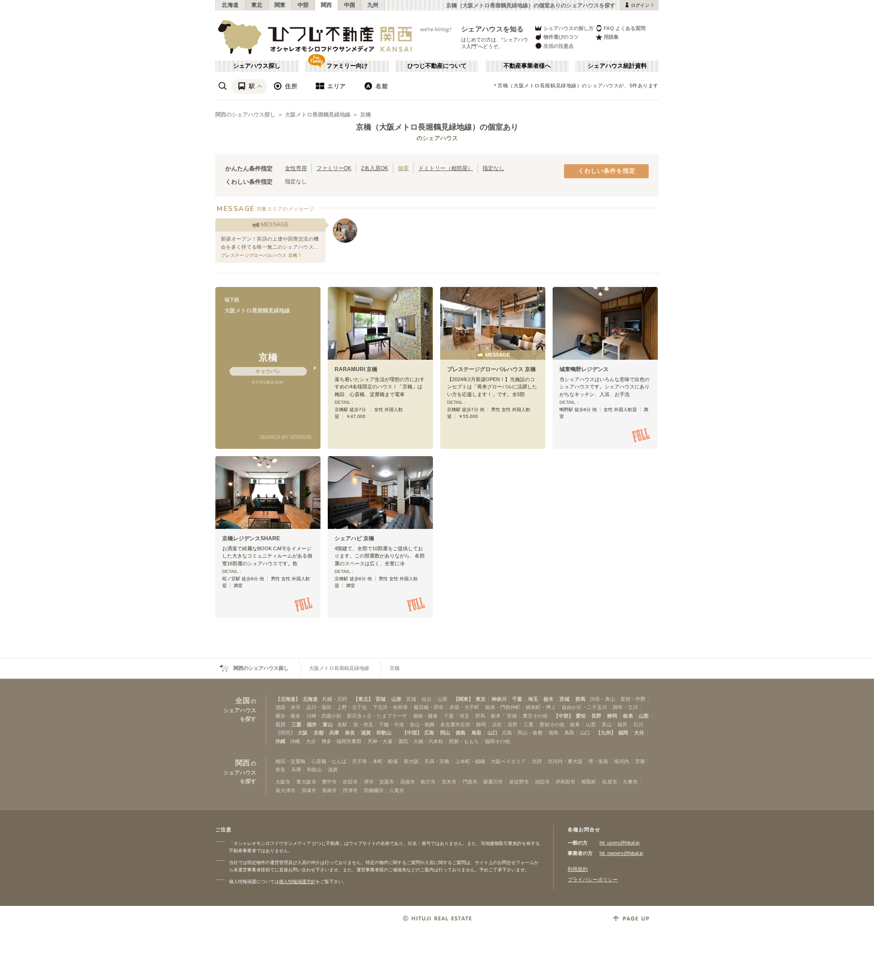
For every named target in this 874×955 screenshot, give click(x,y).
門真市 (470, 781)
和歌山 (383, 732)
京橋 (365, 114)
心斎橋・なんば (328, 761)
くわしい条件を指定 (606, 171)
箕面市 (386, 781)
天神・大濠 (379, 741)
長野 (596, 716)
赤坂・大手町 (464, 707)
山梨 (644, 716)
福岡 (623, 732)
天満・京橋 (436, 761)
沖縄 (280, 741)
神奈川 (499, 699)
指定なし (493, 168)
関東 (280, 5)
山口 (493, 732)
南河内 (621, 761)
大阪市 (282, 781)
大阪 (303, 732)
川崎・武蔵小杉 (323, 716)
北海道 (230, 5)
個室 (403, 168)
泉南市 (329, 790)
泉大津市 (285, 790)
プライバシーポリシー (593, 879)
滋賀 (366, 732)
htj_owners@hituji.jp (621, 853)
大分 (639, 732)
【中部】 (564, 716)
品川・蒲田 (318, 707)
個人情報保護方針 (297, 881)
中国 (350, 5)
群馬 (580, 699)
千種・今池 (391, 724)
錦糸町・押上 (541, 707)
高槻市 (407, 781)
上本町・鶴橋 (470, 761)
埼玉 (533, 699)
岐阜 (628, 716)
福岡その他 (497, 741)
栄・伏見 (363, 724)
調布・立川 (625, 707)
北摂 (537, 761)
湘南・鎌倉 (425, 716)
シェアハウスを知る (492, 29)
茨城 (564, 699)
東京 (481, 699)
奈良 (350, 732)
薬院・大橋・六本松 (420, 741)
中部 (303, 5)
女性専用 (296, 168)
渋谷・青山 (602, 699)
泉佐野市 (519, 781)
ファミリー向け (347, 66)
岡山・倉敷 (530, 732)
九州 (373, 5)
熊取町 (588, 781)
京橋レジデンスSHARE (251, 538)
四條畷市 (374, 790)
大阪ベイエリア (508, 761)
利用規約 (578, 869)
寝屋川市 (493, 781)
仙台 (427, 699)
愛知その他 (551, 724)
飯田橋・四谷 (429, 707)
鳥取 (477, 732)
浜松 (497, 724)
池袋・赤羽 (287, 707)
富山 (328, 724)
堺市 (369, 781)
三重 (296, 724)
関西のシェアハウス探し (245, 114)
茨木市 (449, 781)
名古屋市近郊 (455, 724)
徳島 (461, 732)
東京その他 (535, 716)
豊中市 (329, 781)
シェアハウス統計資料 (617, 66)
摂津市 (350, 790)
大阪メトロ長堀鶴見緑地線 (318, 114)
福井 (312, 724)
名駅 (342, 724)
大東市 (630, 781)
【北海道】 (287, 699)
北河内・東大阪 (565, 761)
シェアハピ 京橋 (354, 538)
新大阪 (411, 761)
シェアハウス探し (256, 66)
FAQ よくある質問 (624, 28)
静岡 (612, 716)
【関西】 (285, 732)
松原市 (609, 781)
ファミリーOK (333, 168)
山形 (396, 699)
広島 (429, 732)
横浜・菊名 (287, 716)
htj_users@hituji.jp (620, 842)
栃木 (549, 699)
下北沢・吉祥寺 (390, 707)
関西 (326, 5)
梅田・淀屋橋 (290, 761)
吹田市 (350, 781)
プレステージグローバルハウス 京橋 (491, 369)
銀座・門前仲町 (502, 707)
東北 (257, 5)
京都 (319, 732)
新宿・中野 (632, 699)
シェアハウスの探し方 (569, 28)
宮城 (381, 699)
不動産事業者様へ (527, 66)
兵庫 (334, 732)
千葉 (517, 699)
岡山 (445, 732)
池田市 (542, 781)
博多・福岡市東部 (341, 741)
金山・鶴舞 (422, 724)
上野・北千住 (352, 707)
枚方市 (428, 781)
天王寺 (359, 761)
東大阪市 (306, 781)
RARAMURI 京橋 (356, 369)
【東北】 (363, 699)
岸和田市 (565, 781)
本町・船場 (385, 761)
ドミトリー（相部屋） (445, 168)
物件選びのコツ (561, 37)
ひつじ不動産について (437, 66)
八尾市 (396, 790)
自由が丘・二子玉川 (584, 707)
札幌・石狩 (334, 699)
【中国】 (412, 732)
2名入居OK (374, 168)
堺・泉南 (598, 761)
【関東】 (463, 699)
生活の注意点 (559, 46)
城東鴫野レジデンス (584, 369)
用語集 (611, 37)
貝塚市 (308, 790)
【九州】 (606, 732)
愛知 (581, 716)
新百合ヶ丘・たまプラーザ (377, 716)
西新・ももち (464, 741)
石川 (280, 724)
